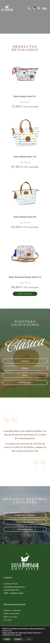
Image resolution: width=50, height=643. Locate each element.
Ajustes (29, 639)
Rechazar (18, 639)
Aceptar (7, 639)
